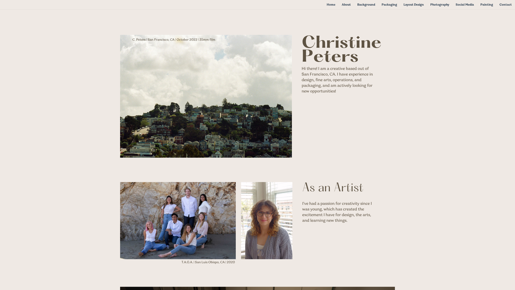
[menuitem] (331, 4)
